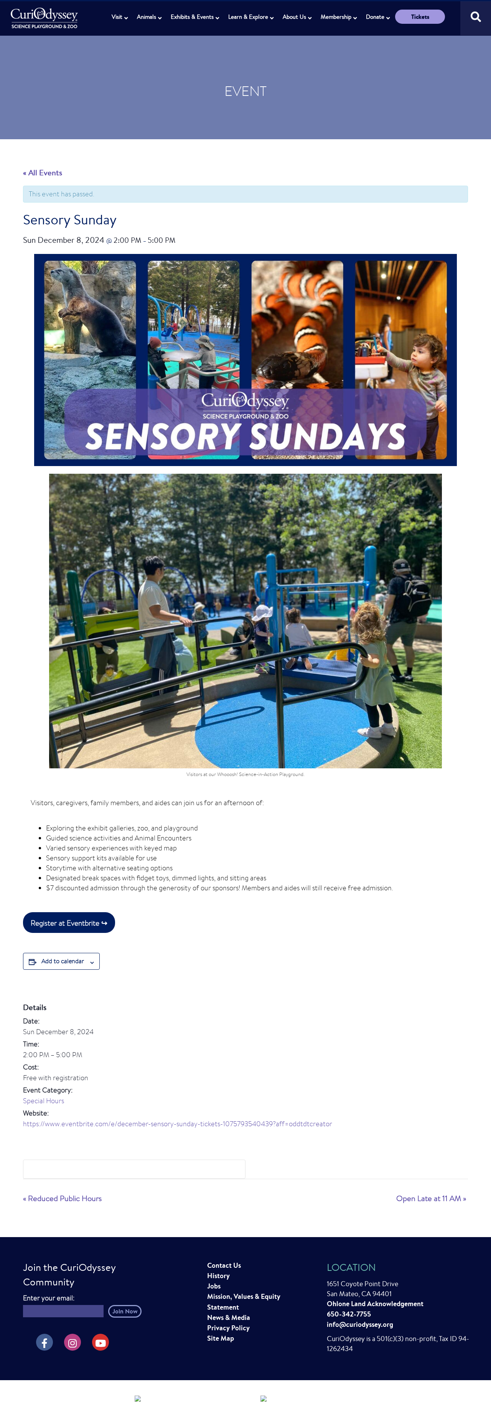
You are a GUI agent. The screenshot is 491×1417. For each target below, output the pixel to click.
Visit (117, 16)
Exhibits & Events (192, 16)
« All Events (42, 172)
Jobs (214, 1286)
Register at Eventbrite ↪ (69, 923)
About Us (294, 16)
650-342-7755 (349, 1314)
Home (45, 13)
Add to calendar (62, 961)
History (218, 1275)
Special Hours (43, 1100)
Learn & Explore (248, 16)
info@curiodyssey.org (360, 1324)
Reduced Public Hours (62, 1198)
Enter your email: (48, 1297)
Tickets (420, 17)
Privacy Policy (228, 1328)
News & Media (228, 1317)
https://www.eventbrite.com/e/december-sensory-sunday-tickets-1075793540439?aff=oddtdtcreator (177, 1123)
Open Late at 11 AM (431, 1198)
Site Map (220, 1338)
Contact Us (224, 1265)
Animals (146, 16)
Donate (375, 16)
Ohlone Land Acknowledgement (375, 1303)
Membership (336, 16)
